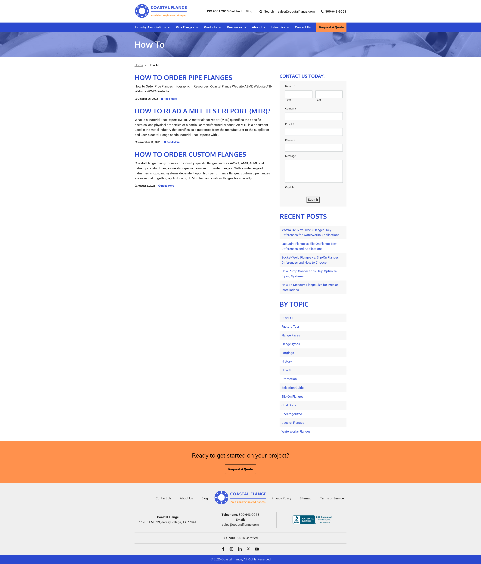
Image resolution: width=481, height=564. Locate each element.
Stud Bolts (288, 405)
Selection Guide (292, 388)
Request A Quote (331, 27)
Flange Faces (290, 335)
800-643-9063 (249, 514)
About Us (258, 27)
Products (210, 27)
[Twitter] (248, 548)
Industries (278, 27)
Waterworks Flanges (296, 431)
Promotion (289, 379)
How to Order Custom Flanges (190, 154)
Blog (249, 11)
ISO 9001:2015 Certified (224, 11)
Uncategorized (291, 414)
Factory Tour (290, 326)
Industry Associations (150, 27)
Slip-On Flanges (292, 396)
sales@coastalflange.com (240, 524)
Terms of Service (332, 498)
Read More (170, 98)
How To (286, 370)
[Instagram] (231, 548)
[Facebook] (223, 548)
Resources (234, 27)
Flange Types (290, 344)
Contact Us (303, 27)
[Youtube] (257, 548)
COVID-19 (288, 318)
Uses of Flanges (292, 423)
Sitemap (306, 498)
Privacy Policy (281, 498)
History (286, 361)
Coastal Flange (231, 559)
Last (318, 100)
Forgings (287, 353)
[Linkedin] (240, 548)
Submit (313, 199)
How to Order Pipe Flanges (183, 77)
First (288, 100)
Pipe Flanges (185, 27)
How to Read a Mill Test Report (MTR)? (202, 111)
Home (139, 65)
